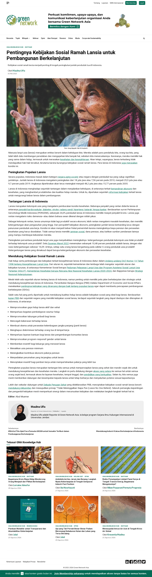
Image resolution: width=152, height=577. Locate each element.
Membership (131, 3)
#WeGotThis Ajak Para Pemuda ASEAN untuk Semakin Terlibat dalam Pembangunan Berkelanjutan (38, 431)
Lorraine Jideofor (21, 485)
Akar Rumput (52, 38)
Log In (142, 3)
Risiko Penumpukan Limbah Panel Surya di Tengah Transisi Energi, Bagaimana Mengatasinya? (123, 460)
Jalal (15, 534)
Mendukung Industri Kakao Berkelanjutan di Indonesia (120, 429)
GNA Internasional (116, 3)
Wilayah (25, 38)
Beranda (10, 38)
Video (70, 38)
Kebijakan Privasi (29, 562)
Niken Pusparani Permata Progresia (124, 487)
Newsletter (41, 562)
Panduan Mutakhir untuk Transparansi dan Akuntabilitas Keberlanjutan (29, 509)
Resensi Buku (32, 526)
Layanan (105, 3)
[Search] (143, 38)
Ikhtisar (36, 38)
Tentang (97, 3)
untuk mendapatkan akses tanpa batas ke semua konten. (100, 573)
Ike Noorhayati (67, 487)
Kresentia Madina (116, 534)
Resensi (63, 38)
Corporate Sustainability (91, 38)
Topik (18, 38)
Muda (77, 38)
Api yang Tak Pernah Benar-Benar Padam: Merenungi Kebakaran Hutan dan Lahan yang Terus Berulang (76, 509)
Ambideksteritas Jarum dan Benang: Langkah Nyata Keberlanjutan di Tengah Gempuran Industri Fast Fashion (76, 460)
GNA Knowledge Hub (15, 47)
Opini (43, 38)
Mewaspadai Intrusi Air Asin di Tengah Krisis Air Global (123, 509)
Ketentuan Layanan (14, 562)
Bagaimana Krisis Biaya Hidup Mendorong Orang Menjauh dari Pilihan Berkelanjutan (29, 460)
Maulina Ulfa (19, 70)
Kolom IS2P (78, 476)
